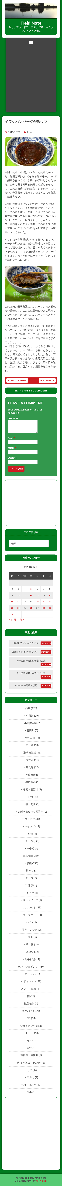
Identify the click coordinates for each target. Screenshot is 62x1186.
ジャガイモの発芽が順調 (24, 685)
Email (11, 448)
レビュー (28, 1033)
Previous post (18, 380)
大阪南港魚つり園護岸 (30, 811)
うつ (29, 1070)
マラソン (30, 974)
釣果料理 (30, 959)
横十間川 (30, 804)
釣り (27, 708)
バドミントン (28, 981)
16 (12, 602)
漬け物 (30, 944)
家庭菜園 (28, 855)
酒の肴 (30, 951)
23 (12, 608)
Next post (45, 380)
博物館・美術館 (29, 1055)
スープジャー (30, 915)
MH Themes (41, 1181)
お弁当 (30, 892)
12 (31, 595)
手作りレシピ (29, 929)
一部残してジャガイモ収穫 (24, 643)
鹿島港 (30, 767)
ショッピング (27, 1025)
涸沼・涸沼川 (30, 789)
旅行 (29, 1047)
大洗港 (30, 760)
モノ (29, 1040)
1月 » (21, 619)
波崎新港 (30, 774)
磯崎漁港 (30, 782)
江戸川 (30, 796)
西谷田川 (30, 737)
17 (18, 602)
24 (18, 608)
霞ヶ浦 (30, 745)
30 (12, 614)
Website (12, 458)
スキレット (29, 907)
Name (11, 438)
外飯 (30, 833)
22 (50, 602)
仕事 (29, 1092)
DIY (29, 1018)
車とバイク (28, 1011)
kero (29, 132)
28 (43, 608)
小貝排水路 (30, 723)
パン (30, 922)
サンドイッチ (30, 900)
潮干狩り (30, 841)
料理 (27, 885)
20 (37, 602)
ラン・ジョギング (28, 966)
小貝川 (30, 715)
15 (50, 595)
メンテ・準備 (28, 988)
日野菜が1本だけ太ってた (25, 652)
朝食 (30, 937)
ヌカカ (30, 1077)
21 (43, 602)
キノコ (29, 878)
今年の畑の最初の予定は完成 (31, 660)
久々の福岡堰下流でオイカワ (31, 673)
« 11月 (12, 619)
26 (31, 608)
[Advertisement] (31, 80)
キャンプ (30, 826)
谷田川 (30, 730)
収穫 (29, 863)
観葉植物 (29, 1003)
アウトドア (28, 819)
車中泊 (30, 848)
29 (50, 608)
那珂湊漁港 (29, 752)
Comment (13, 418)
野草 (28, 870)
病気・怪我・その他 (28, 1062)
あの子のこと (28, 1084)
